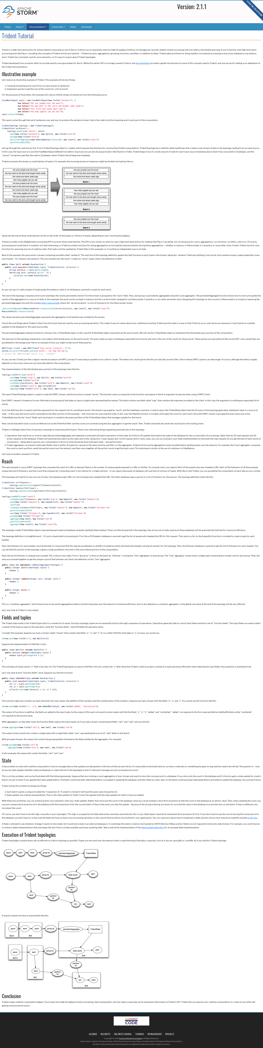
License (93, 1034)
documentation (143, 63)
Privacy (169, 1034)
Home (8, 27)
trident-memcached (49, 303)
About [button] (19, 27)
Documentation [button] (37, 27)
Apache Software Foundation (130, 1038)
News (73, 27)
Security (105, 1034)
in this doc (253, 817)
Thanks (139, 1034)
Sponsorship (154, 1034)
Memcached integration (152, 827)
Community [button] (57, 27)
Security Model (123, 1034)
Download (86, 27)
